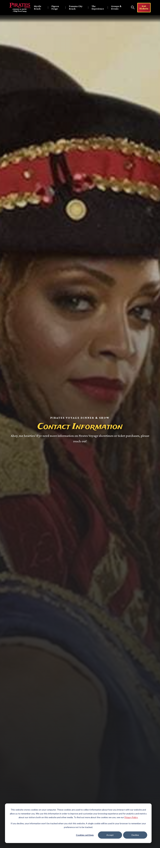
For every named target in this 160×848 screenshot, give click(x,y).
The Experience (98, 7)
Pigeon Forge (55, 7)
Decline (135, 835)
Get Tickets (143, 7)
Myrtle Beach (37, 7)
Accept (110, 835)
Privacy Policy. (131, 817)
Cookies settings (85, 835)
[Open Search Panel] (132, 7)
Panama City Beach (75, 7)
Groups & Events (116, 7)
